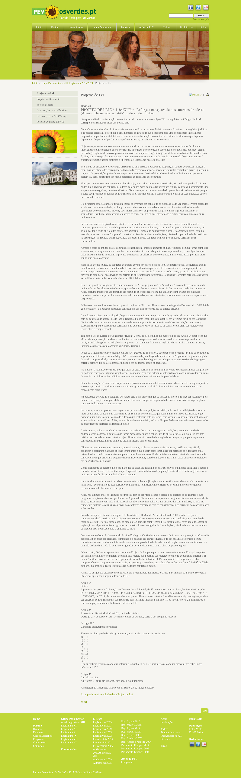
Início (35, 83)
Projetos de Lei (45, 93)
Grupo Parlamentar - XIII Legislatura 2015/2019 (67, 83)
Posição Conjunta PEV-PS (51, 121)
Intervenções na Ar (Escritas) (52, 110)
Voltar (84, 701)
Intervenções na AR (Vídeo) (51, 116)
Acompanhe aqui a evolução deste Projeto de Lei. (107, 694)
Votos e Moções (45, 104)
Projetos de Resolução (48, 99)
